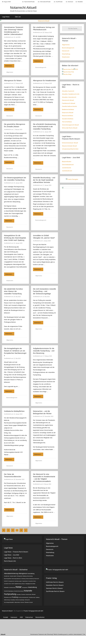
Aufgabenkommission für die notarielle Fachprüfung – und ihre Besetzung (43, 350)
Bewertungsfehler (7, 578)
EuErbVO (6, 581)
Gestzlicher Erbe (7, 583)
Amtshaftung (30, 573)
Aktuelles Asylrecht (68, 91)
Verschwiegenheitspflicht (9, 602)
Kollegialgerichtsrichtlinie (30, 583)
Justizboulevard (67, 171)
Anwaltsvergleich (13, 576)
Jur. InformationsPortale (44, 1)
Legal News (5, 17)
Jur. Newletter (79, 1)
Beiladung (25, 576)
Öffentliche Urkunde (29, 602)
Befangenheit (19, 576)
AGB (21, 617)
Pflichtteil (33, 594)
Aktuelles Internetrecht (69, 97)
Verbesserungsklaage (19, 599)
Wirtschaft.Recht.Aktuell (69, 128)
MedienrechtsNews (68, 109)
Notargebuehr (25, 587)
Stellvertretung (7, 599)
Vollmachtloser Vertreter (19, 602)
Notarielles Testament (21, 594)
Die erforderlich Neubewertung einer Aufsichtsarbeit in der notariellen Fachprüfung (44, 126)
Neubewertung (12, 587)
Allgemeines (9, 72)
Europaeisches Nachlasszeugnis (15, 581)
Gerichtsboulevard (67, 164)
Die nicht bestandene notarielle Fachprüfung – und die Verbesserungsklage (44, 291)
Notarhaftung (66, 54)
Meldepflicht (6, 587)
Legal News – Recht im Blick (13, 558)
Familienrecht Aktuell (68, 103)
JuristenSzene (66, 168)
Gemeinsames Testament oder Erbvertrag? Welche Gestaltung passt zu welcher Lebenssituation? (46, 634)
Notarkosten (9, 280)
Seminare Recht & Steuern (54, 588)
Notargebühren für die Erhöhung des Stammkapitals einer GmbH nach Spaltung (15, 238)
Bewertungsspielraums (16, 578)
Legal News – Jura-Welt (11, 555)
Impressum (14, 617)
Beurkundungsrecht (40, 67)
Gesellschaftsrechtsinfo (69, 106)
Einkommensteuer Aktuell (70, 143)
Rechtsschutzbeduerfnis (23, 597)
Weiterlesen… (9, 65)
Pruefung (15, 597)
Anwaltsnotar (6, 576)
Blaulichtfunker (66, 161)
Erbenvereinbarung (30, 578)
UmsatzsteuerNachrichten (70, 149)
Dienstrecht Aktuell (68, 100)
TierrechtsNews (67, 122)
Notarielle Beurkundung (18, 591)
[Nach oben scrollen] (83, 633)
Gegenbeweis (25, 581)
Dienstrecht (9, 116)
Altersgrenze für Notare (13, 80)
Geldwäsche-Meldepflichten (14, 411)
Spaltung (37, 597)
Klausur (23, 583)
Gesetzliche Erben (32, 581)
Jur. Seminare (69, 1)
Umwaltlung (12, 599)
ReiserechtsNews (67, 115)
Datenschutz (29, 617)
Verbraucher (27, 599)
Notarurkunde (28, 594)
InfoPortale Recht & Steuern (55, 582)
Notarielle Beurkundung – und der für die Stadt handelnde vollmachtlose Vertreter (44, 180)
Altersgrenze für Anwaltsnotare (44, 80)
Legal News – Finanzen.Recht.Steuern (16, 552)
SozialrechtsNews (67, 119)
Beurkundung (30, 576)
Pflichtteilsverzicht (7, 597)
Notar (19, 587)
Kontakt (5, 617)
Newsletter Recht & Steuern (54, 585)
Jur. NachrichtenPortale (28, 1)
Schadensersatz (32, 597)
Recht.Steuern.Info (10, 561)
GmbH (12, 583)
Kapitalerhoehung (18, 583)
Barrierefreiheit (40, 617)
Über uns (18, 17)
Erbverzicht (36, 578)
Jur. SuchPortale (58, 1)
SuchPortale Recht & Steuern (55, 591)
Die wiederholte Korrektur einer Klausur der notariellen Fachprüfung (13, 291)
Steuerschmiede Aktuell (69, 146)
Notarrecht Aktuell (23, 7)
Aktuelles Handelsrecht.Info (70, 94)
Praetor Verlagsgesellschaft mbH (33, 611)
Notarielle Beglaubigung (9, 591)
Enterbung (23, 578)
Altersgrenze (22, 573)
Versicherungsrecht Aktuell (70, 125)
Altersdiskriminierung (11, 573)
